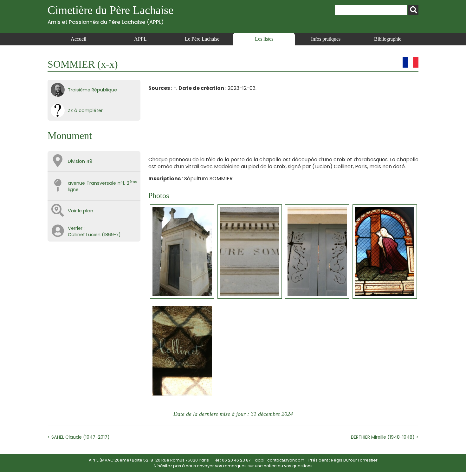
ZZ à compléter (85, 110)
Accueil (78, 39)
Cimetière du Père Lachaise (110, 14)
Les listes (264, 39)
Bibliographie (387, 39)
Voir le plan (80, 211)
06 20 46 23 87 (236, 460)
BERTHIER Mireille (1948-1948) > (384, 437)
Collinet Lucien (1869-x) (94, 234)
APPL (140, 39)
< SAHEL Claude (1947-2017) (79, 437)
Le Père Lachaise (202, 39)
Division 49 (80, 161)
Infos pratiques (325, 39)
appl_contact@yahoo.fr (279, 460)
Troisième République (92, 90)
